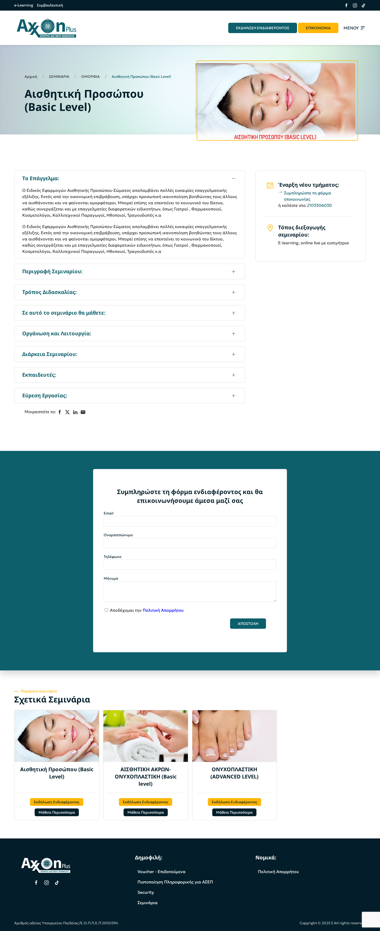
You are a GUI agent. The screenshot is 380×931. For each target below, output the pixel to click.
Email (108, 513)
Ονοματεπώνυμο (118, 535)
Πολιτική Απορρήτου (163, 610)
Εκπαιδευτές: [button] (39, 374)
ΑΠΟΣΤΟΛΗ (248, 623)
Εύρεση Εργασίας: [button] (44, 395)
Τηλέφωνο (112, 556)
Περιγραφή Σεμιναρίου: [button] (52, 271)
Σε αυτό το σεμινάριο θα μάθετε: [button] (63, 312)
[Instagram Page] (46, 882)
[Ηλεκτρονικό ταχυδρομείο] (83, 412)
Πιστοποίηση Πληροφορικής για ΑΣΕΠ (175, 881)
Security (146, 892)
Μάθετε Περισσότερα (57, 812)
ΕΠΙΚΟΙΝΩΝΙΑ (318, 28)
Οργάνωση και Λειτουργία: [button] (56, 333)
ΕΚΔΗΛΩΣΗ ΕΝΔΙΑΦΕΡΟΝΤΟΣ (262, 28)
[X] (67, 412)
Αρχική (31, 76)
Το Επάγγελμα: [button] (40, 178)
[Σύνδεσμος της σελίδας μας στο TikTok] (361, 5)
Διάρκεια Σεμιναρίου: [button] (49, 354)
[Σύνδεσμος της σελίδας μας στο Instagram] (353, 5)
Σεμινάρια (148, 902)
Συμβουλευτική (50, 5)
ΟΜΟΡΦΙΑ (90, 76)
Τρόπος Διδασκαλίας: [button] (49, 292)
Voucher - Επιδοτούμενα (162, 871)
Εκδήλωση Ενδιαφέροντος (56, 802)
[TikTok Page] (56, 882)
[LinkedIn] (75, 412)
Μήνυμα (111, 578)
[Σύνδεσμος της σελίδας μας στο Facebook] (344, 5)
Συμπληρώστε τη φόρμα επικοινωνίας (307, 196)
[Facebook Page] (36, 882)
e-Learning (23, 5)
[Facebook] (59, 412)
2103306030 (319, 205)
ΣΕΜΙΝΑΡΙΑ (59, 76)
